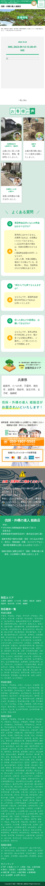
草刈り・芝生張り (9, 869)
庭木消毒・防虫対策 (26, 869)
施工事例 (22, 872)
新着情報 (32, 872)
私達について (14, 867)
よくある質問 (8, 875)
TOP (4, 867)
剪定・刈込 (26, 867)
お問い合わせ (21, 875)
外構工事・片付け (9, 872)
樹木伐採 (37, 867)
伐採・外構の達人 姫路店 (20, 884)
